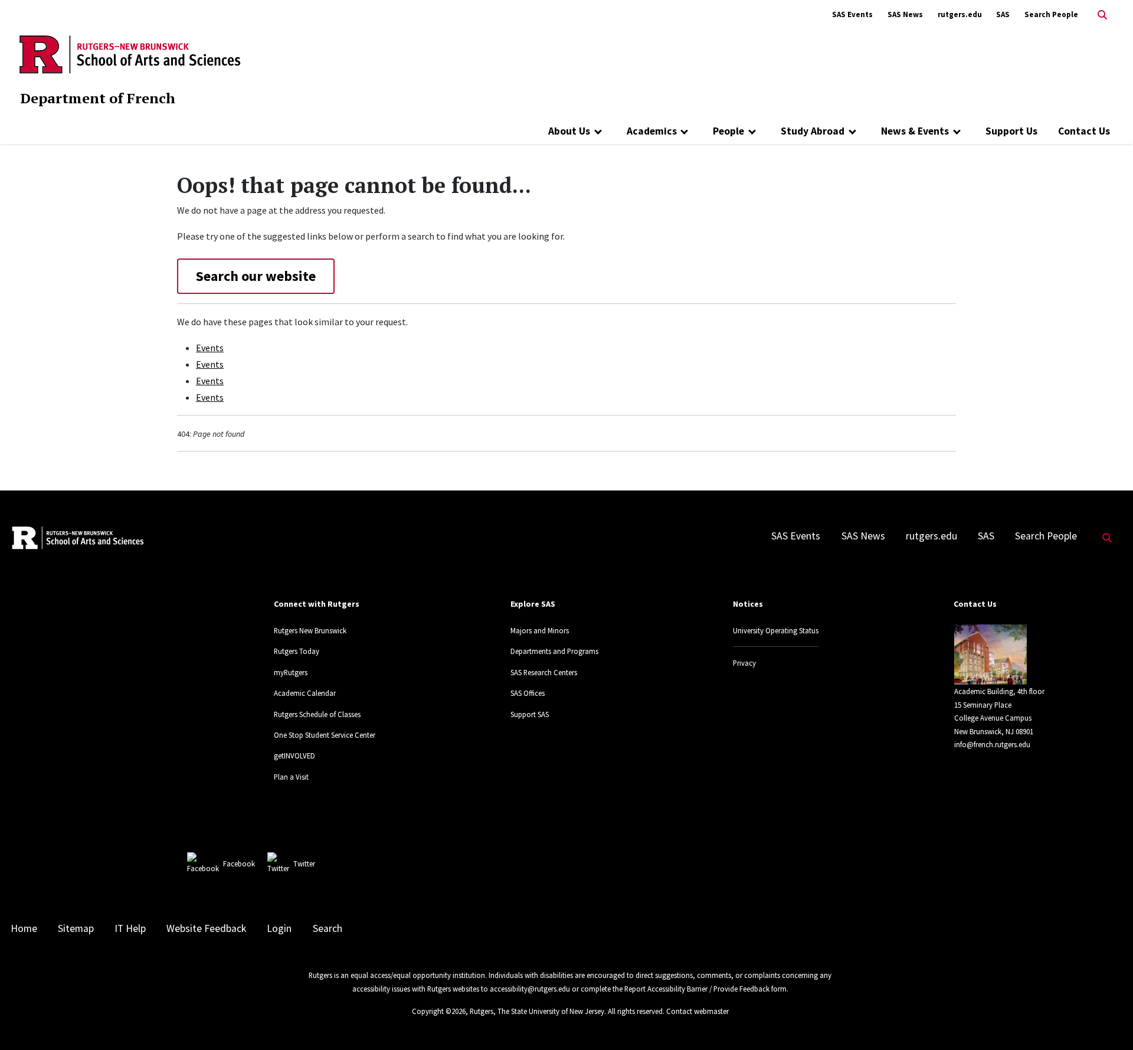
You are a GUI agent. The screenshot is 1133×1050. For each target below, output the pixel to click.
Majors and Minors (539, 630)
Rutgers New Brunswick (310, 630)
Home (24, 928)
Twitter (304, 863)
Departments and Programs (554, 651)
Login (279, 928)
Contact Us (1084, 131)
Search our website (256, 276)
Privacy (744, 663)
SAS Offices (527, 693)
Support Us (1011, 131)
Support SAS (529, 714)
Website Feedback (206, 928)
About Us (569, 131)
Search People (1051, 14)
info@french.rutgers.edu (992, 744)
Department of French (97, 98)
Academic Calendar (305, 693)
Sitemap (76, 928)
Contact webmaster (697, 1011)
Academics (652, 131)
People (728, 131)
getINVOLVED (294, 755)
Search (327, 928)
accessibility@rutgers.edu (530, 988)
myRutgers (290, 672)
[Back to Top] (1107, 1021)
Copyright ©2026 (439, 1011)
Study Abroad (812, 131)
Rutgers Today (296, 651)
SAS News (905, 14)
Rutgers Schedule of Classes (317, 714)
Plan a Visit (291, 776)
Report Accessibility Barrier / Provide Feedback (696, 988)
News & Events (915, 131)
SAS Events (852, 14)
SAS (1003, 14)
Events (210, 348)
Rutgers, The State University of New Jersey (537, 1011)
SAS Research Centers (543, 672)
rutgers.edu (960, 14)
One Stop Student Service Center (324, 735)
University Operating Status (775, 630)
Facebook (239, 863)
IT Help (130, 928)
